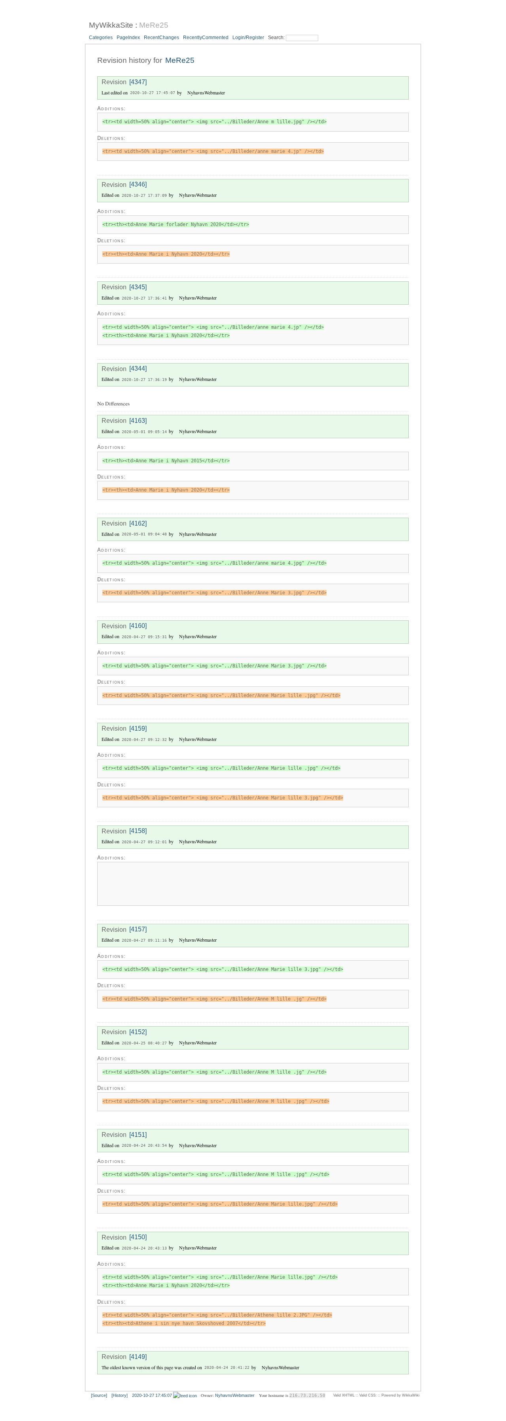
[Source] (99, 1395)
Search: (277, 37)
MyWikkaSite (111, 25)
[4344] (138, 369)
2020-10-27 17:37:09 (144, 195)
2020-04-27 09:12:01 (144, 842)
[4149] (138, 1356)
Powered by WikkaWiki (400, 1395)
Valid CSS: (368, 1395)
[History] (119, 1395)
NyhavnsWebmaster (235, 1395)
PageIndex (128, 37)
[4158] (138, 831)
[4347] (138, 82)
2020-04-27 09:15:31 (144, 637)
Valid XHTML (344, 1395)
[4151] (138, 1134)
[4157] (138, 929)
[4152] (138, 1032)
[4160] (138, 626)
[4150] (138, 1237)
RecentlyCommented (205, 37)
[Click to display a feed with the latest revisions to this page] (185, 1395)
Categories (101, 37)
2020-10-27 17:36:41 (144, 298)
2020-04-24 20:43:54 (144, 1146)
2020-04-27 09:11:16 (144, 940)
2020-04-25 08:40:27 (144, 1043)
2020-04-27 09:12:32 (144, 739)
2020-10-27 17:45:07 (152, 93)
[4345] (138, 287)
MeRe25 (153, 25)
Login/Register (248, 37)
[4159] (138, 728)
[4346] (138, 184)
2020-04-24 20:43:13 (144, 1248)
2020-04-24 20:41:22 (226, 1368)
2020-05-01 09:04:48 (144, 534)
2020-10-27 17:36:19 (144, 379)
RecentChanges (161, 37)
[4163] (138, 420)
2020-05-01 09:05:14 (144, 432)
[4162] (138, 523)
